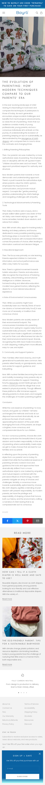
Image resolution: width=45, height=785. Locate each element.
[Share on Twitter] (17, 520)
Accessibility (29, 708)
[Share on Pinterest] (28, 520)
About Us (6, 704)
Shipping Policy (30, 712)
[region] (22, 681)
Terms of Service (31, 704)
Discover (28, 724)
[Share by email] (38, 520)
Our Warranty (8, 716)
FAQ (4, 712)
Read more (7, 599)
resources (13, 383)
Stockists (28, 716)
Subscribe (22, 776)
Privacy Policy (8, 724)
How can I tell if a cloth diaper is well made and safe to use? (22, 575)
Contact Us (7, 708)
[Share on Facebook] (7, 520)
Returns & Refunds (10, 720)
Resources (28, 720)
